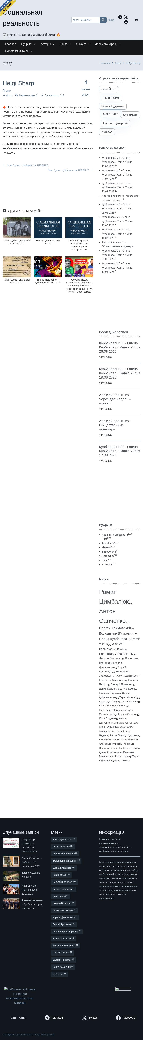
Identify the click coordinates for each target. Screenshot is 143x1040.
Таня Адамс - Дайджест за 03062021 (69, 170)
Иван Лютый (125, 654)
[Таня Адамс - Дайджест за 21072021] (17, 227)
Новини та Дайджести (117, 534)
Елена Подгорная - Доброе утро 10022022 (48, 281)
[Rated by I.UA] (123, 989)
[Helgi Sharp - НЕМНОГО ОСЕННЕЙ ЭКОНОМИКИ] (11, 846)
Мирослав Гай (122, 710)
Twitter (93, 1017)
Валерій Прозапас (122, 684)
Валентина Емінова (64, 910)
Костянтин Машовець (112, 680)
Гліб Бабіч (129, 688)
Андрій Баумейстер (110, 731)
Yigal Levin (133, 735)
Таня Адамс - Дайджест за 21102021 (16, 281)
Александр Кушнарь (110, 743)
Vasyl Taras (126, 726)
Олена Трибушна (120, 747)
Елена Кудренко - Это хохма (48, 242)
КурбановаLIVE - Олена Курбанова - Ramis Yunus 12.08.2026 (117, 187)
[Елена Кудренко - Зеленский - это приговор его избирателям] (79, 227)
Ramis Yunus (61, 874)
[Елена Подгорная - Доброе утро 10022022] (48, 266)
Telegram (57, 1017)
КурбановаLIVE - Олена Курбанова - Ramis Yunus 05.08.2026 (117, 208)
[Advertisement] (119, 302)
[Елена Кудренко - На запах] (11, 876)
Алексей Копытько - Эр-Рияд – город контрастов (32, 904)
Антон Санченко (63, 846)
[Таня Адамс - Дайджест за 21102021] (17, 266)
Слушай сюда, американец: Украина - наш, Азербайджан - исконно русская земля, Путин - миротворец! (79, 285)
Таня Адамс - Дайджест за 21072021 (16, 242)
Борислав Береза (109, 693)
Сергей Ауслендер (64, 924)
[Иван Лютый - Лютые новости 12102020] (11, 890)
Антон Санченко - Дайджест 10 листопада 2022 (32, 862)
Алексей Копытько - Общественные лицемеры (115, 425)
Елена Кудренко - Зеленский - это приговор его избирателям (79, 245)
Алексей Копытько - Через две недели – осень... (115, 399)
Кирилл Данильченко (65, 917)
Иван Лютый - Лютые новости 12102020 (30, 889)
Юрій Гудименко (108, 726)
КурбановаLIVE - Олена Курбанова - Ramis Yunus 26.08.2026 (119, 347)
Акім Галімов (114, 752)
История (108, 564)
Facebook (128, 1017)
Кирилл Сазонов (127, 714)
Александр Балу (108, 701)
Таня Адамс (111, 97)
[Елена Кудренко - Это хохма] (48, 227)
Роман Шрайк (122, 756)
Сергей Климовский (115, 628)
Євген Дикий (121, 760)
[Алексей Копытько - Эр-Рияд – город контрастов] (11, 904)
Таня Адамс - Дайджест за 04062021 (27, 165)
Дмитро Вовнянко (110, 658)
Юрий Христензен (127, 675)
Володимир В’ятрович (116, 633)
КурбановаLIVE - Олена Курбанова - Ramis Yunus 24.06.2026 (117, 255)
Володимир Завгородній (67, 931)
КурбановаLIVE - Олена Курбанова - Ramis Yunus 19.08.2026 (117, 162)
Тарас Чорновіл (128, 697)
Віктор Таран (106, 705)
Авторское (109, 555)
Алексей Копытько (64, 881)
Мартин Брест (107, 714)
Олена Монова (128, 739)
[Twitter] (127, 17)
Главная (105, 63)
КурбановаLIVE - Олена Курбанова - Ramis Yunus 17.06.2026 (117, 267)
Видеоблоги (110, 551)
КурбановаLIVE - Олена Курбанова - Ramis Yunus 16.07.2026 (117, 233)
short (9, 95)
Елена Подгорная (115, 123)
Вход (111, 19)
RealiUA (106, 131)
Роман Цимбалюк (64, 839)
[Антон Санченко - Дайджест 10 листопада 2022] (11, 862)
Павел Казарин (129, 701)
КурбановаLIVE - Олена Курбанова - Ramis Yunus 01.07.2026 (117, 174)
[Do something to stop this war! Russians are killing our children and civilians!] (8, 8)
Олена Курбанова (113, 639)
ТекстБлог (110, 543)
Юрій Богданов (107, 718)
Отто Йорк (108, 89)
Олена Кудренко (112, 106)
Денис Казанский (109, 688)
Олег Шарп (110, 113)
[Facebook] (127, 22)
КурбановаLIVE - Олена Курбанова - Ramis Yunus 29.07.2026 (117, 221)
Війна (106, 560)
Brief (118, 63)
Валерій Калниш (108, 739)
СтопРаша (130, 114)
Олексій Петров (62, 952)
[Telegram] (121, 17)
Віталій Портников (64, 888)
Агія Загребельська (125, 722)
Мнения (108, 547)
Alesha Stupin (117, 735)
